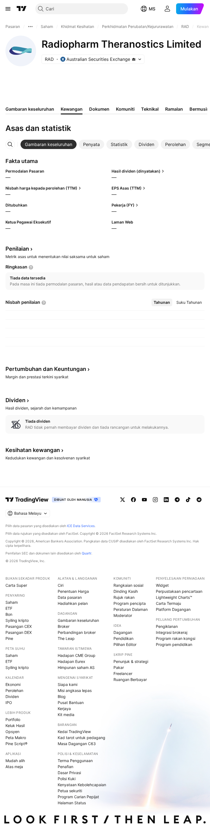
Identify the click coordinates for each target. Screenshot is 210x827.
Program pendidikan (174, 644)
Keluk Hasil (15, 725)
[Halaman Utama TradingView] (22, 9)
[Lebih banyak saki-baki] (30, 26)
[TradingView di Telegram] (177, 499)
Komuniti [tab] (125, 109)
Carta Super (16, 585)
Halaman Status (72, 802)
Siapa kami (67, 684)
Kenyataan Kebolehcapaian (82, 784)
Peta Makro (15, 737)
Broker (63, 626)
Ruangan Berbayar (130, 679)
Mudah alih (15, 760)
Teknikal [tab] (150, 109)
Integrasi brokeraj (171, 632)
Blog (62, 696)
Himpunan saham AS (76, 667)
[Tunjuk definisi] (30, 267)
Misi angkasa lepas (75, 690)
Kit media (66, 714)
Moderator (122, 615)
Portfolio (12, 719)
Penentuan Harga (73, 591)
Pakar (118, 667)
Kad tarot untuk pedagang (81, 737)
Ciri (60, 585)
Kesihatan (32, 450)
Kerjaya (64, 708)
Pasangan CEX (18, 626)
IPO (8, 702)
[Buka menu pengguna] (167, 8)
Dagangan (122, 632)
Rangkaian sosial (128, 585)
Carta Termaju (168, 603)
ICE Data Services (81, 526)
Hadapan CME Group (76, 655)
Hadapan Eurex (71, 661)
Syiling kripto (17, 620)
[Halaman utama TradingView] (27, 499)
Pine (9, 638)
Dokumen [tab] (99, 109)
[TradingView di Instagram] (155, 499)
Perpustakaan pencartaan (179, 591)
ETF (8, 608)
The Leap (66, 638)
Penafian (65, 766)
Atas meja (14, 766)
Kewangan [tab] (72, 109)
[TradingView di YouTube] (144, 499)
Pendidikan (123, 638)
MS (152, 9)
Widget (162, 585)
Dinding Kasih (125, 591)
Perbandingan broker (77, 632)
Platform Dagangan (173, 609)
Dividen (12, 696)
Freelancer (122, 673)
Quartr (86, 553)
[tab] (49, 144)
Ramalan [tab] (174, 109)
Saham (11, 602)
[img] (133, 59)
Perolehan (14, 690)
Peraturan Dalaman (130, 609)
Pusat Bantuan (71, 702)
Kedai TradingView (74, 731)
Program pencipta (129, 603)
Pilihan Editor (124, 644)
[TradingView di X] (122, 499)
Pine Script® (16, 743)
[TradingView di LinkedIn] (166, 499)
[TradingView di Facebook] (133, 499)
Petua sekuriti (70, 790)
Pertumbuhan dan (45, 369)
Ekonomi (13, 684)
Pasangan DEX (18, 632)
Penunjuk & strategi (130, 661)
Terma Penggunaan (75, 760)
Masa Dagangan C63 (77, 743)
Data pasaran (70, 597)
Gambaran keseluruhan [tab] (29, 109)
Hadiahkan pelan (73, 603)
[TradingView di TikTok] (188, 499)
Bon (8, 614)
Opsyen (12, 731)
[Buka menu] (7, 8)
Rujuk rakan (124, 597)
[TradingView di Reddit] (199, 499)
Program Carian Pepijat (78, 796)
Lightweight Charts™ (174, 597)
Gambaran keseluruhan (78, 620)
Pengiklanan (167, 626)
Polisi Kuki (66, 778)
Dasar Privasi (69, 772)
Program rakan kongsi (175, 638)
